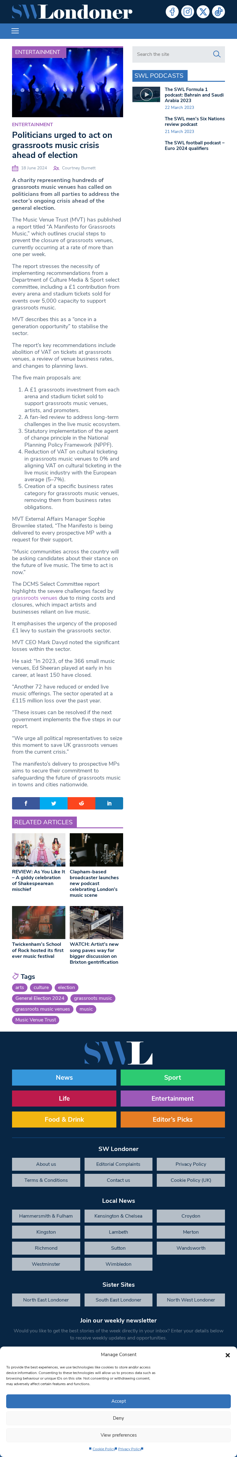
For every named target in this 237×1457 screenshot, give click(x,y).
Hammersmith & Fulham (46, 1216)
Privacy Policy (129, 1449)
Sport (172, 1077)
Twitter (203, 11)
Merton (191, 1232)
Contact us (118, 1180)
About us (46, 1164)
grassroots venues (34, 598)
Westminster (46, 1264)
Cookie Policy (104, 1449)
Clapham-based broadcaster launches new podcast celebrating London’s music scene (94, 883)
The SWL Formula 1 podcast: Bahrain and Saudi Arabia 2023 (194, 95)
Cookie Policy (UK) (191, 1180)
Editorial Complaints (118, 1164)
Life (64, 1098)
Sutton (118, 1248)
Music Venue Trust (35, 1019)
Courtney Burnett (79, 168)
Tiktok (218, 11)
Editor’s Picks (173, 1119)
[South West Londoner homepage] (72, 12)
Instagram (187, 11)
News (64, 1077)
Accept (118, 1401)
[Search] (217, 54)
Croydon (190, 1216)
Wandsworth (191, 1248)
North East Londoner (46, 1300)
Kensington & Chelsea (118, 1216)
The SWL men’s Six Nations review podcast (195, 121)
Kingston (46, 1232)
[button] (228, 1354)
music (86, 1009)
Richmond (46, 1248)
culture (41, 987)
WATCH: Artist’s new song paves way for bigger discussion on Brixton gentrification (94, 953)
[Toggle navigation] (15, 31)
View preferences (119, 1435)
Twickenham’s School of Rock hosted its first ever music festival (38, 950)
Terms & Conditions (46, 1180)
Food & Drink (64, 1119)
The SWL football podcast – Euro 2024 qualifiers (195, 145)
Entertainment (37, 52)
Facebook (172, 11)
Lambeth (118, 1232)
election (66, 987)
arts (19, 987)
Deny (118, 1418)
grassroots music (93, 998)
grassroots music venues (42, 1009)
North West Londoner (191, 1300)
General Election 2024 (39, 998)
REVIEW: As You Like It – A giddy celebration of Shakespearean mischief (38, 880)
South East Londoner (118, 1300)
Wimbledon (118, 1264)
